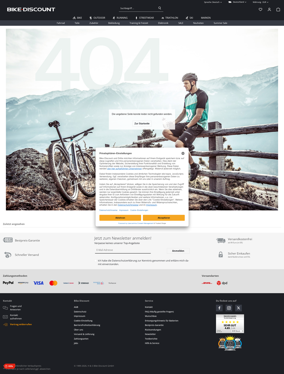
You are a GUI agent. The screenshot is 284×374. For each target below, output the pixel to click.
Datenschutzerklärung (124, 260)
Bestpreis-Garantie (154, 325)
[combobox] (137, 8)
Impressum (79, 316)
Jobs (76, 343)
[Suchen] (159, 8)
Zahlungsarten (81, 338)
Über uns (78, 329)
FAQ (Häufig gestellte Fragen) (159, 311)
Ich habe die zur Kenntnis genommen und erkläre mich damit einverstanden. (143, 262)
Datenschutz (80, 311)
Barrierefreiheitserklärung (87, 325)
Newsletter (150, 334)
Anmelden (178, 250)
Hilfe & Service (152, 343)
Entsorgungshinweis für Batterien (161, 320)
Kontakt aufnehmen (16, 317)
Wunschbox (151, 316)
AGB (76, 307)
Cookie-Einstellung (83, 320)
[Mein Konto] (269, 9)
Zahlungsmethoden (15, 275)
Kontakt (149, 307)
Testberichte (151, 338)
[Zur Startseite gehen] (31, 9)
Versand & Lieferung (84, 334)
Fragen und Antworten (16, 308)
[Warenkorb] (277, 9)
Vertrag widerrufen (21, 324)
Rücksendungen (153, 329)
